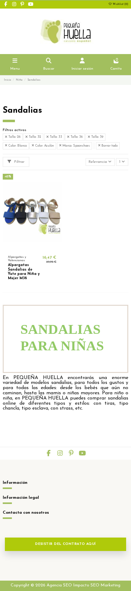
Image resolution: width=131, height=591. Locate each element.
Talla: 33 (55, 137)
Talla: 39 (96, 137)
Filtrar (18, 162)
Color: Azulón (44, 146)
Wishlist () (120, 4)
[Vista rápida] (39, 248)
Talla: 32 (34, 137)
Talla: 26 (13, 137)
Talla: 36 (76, 137)
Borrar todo (109, 146)
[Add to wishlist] (24, 248)
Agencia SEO (59, 585)
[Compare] (32, 248)
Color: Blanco (17, 146)
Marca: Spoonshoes (76, 146)
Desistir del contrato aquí (65, 544)
